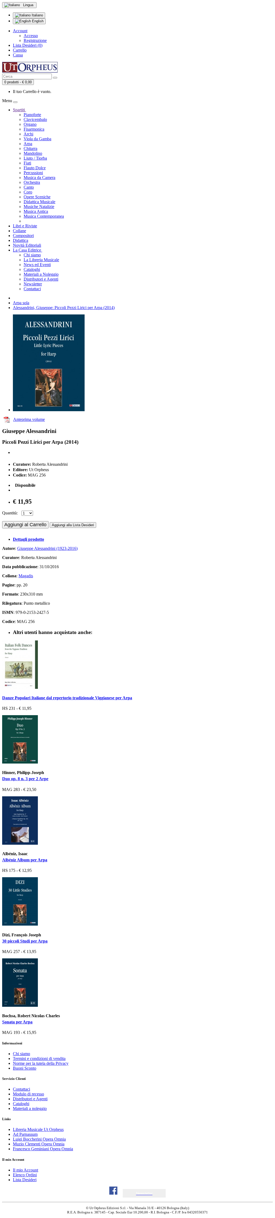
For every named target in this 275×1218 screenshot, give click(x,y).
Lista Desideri (25, 1179)
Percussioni (33, 172)
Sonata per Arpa (17, 1022)
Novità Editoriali (27, 245)
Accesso (31, 35)
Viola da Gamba (37, 139)
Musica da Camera (39, 177)
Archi (28, 134)
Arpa (28, 143)
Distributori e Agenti (41, 279)
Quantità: (10, 513)
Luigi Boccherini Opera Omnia (39, 1139)
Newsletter (33, 284)
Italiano (37, 15)
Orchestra (32, 182)
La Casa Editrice (27, 250)
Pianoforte (32, 114)
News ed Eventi (37, 264)
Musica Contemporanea (44, 216)
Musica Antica (36, 211)
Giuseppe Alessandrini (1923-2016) (47, 548)
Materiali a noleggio (30, 1108)
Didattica (20, 240)
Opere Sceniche (37, 197)
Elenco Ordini (25, 1175)
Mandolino (33, 153)
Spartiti (19, 110)
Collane (19, 230)
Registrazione (35, 40)
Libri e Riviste (25, 226)
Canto (29, 187)
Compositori (23, 235)
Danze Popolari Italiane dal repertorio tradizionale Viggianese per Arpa (67, 698)
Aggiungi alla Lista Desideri (73, 525)
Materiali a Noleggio (41, 274)
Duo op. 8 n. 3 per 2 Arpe (25, 778)
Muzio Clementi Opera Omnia (38, 1144)
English (37, 21)
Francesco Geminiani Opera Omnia (43, 1149)
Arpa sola (21, 302)
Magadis (26, 576)
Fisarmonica (34, 129)
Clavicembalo (35, 119)
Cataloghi (32, 269)
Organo (30, 124)
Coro (28, 192)
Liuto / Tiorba (35, 158)
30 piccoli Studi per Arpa (25, 941)
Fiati (27, 163)
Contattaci (32, 288)
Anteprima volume (29, 419)
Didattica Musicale (39, 201)
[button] (144, 1193)
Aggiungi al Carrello (25, 524)
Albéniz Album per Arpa (24, 860)
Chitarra (30, 148)
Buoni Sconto (24, 1068)
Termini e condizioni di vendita (39, 1058)
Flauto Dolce (35, 168)
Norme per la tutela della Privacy (40, 1063)
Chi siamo (32, 255)
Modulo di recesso (28, 1094)
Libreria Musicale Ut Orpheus (38, 1129)
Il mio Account (25, 1170)
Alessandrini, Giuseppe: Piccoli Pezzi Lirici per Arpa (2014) (64, 307)
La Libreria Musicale (41, 259)
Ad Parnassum (25, 1134)
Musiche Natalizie (39, 206)
